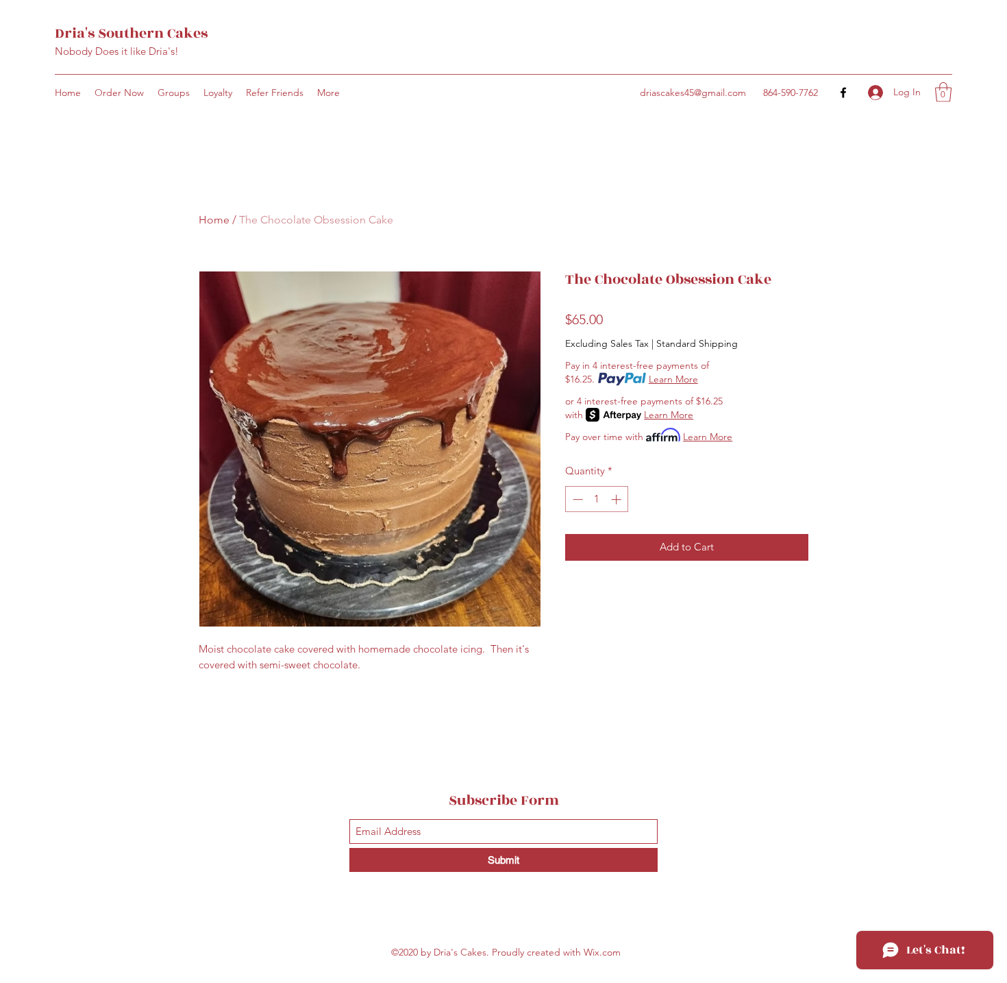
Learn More (673, 379)
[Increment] (617, 499)
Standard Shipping (697, 343)
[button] (943, 92)
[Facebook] (843, 92)
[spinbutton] (597, 499)
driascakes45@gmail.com (693, 92)
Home (214, 219)
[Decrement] (576, 499)
